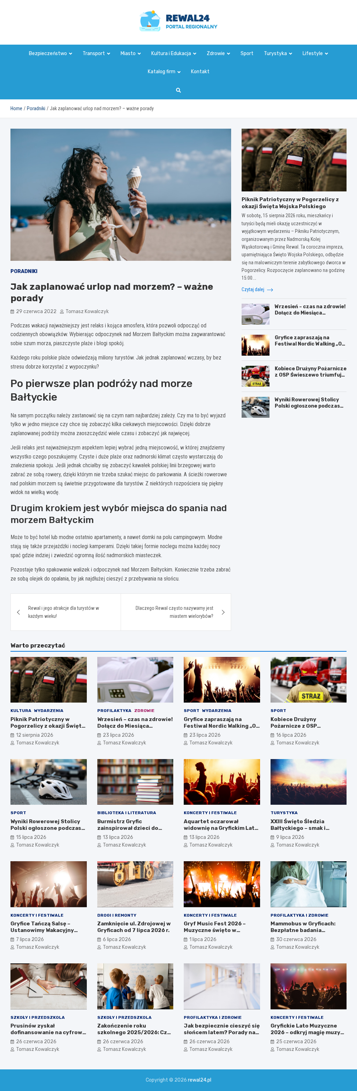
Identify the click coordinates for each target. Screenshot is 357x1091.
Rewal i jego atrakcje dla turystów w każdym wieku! (63, 612)
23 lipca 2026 (118, 735)
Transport (94, 53)
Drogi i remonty (116, 915)
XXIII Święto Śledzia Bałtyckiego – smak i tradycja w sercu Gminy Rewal (302, 831)
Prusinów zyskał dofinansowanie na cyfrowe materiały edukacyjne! (48, 1033)
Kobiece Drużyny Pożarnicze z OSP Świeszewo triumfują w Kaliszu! (311, 375)
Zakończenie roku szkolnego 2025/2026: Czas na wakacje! (135, 1033)
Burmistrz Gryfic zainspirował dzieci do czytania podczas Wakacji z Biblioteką (133, 831)
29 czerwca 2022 (36, 312)
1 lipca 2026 (203, 939)
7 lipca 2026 (30, 939)
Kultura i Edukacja (171, 53)
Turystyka (275, 53)
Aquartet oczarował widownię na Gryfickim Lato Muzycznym (221, 828)
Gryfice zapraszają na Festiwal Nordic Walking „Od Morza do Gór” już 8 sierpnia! (310, 344)
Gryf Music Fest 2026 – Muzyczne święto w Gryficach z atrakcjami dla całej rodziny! (218, 933)
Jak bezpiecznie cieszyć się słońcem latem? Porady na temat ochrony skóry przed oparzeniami (222, 1036)
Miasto (128, 53)
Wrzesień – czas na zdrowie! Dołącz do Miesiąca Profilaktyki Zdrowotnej (310, 313)
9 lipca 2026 (290, 837)
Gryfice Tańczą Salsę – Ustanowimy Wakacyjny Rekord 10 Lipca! (42, 930)
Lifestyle (313, 53)
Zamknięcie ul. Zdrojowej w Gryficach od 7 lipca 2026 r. (134, 927)
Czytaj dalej (253, 289)
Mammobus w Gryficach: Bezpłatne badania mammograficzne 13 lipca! (306, 930)
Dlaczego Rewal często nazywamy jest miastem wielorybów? (174, 612)
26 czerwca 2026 (36, 1042)
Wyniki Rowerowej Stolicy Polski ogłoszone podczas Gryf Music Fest (307, 406)
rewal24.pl (199, 1080)
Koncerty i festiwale (210, 812)
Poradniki (23, 271)
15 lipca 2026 (31, 837)
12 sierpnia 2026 (34, 735)
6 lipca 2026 (117, 939)
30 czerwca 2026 (296, 939)
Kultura (20, 710)
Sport (247, 53)
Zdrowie (216, 53)
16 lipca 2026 (291, 735)
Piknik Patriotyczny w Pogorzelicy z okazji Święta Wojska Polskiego (290, 203)
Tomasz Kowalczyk (87, 312)
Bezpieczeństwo (48, 53)
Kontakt (200, 72)
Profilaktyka (114, 710)
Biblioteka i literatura (126, 812)
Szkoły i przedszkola (37, 1017)
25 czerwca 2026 (296, 1042)
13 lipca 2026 (118, 837)
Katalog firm (161, 72)
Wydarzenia (48, 710)
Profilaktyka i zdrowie (299, 915)
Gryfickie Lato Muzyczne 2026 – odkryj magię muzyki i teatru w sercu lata (308, 1033)
